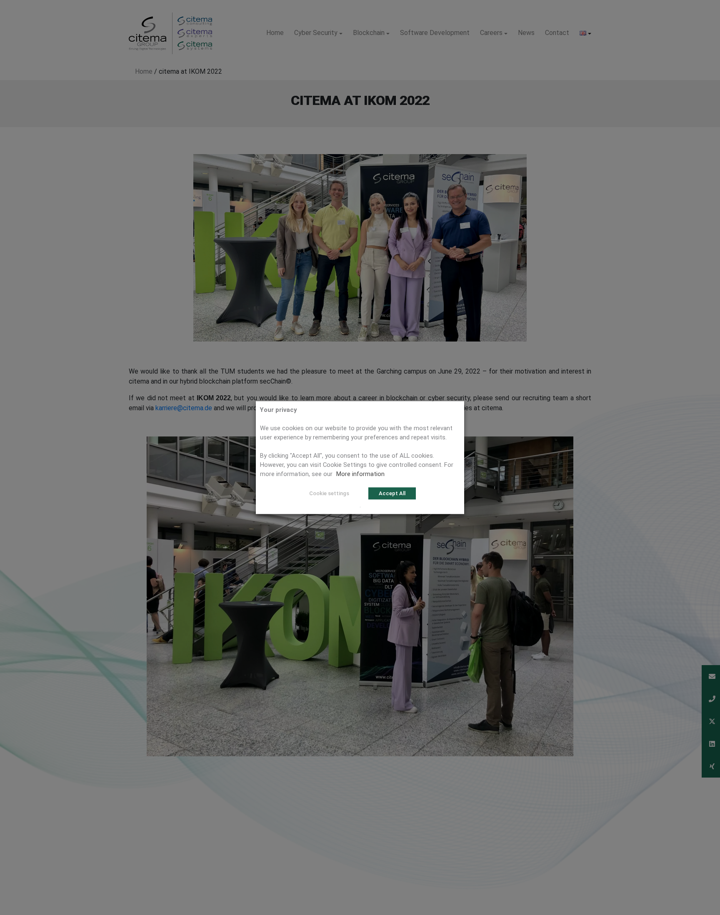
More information (360, 474)
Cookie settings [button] (329, 493)
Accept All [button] (392, 493)
